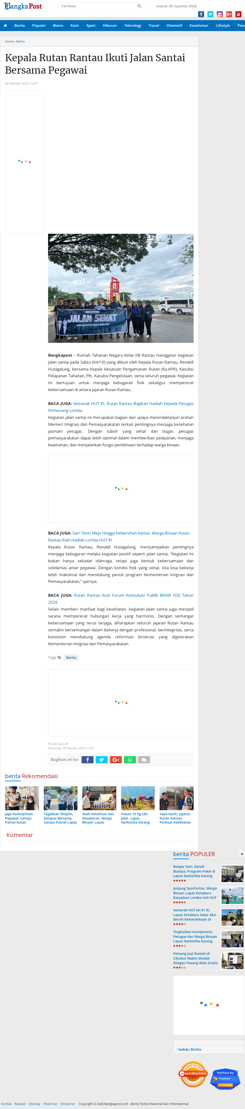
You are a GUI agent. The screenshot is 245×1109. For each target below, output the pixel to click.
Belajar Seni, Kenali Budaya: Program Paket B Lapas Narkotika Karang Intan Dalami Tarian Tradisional (194, 875)
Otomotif (174, 25)
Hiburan (110, 25)
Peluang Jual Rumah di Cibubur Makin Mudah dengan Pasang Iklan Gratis (195, 958)
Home (9, 41)
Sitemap (34, 1104)
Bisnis (58, 25)
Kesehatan (198, 25)
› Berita (20, 41)
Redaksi (20, 1104)
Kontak (6, 1104)
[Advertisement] (24, 162)
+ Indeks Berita (188, 1049)
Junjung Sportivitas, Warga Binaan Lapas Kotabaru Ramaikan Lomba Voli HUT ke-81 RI (195, 895)
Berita (19, 25)
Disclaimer (68, 1104)
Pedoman (50, 1104)
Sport (90, 25)
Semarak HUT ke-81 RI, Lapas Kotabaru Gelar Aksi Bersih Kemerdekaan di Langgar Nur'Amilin (194, 917)
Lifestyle (223, 25)
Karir (75, 25)
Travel (154, 25)
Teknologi (132, 25)
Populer (39, 25)
